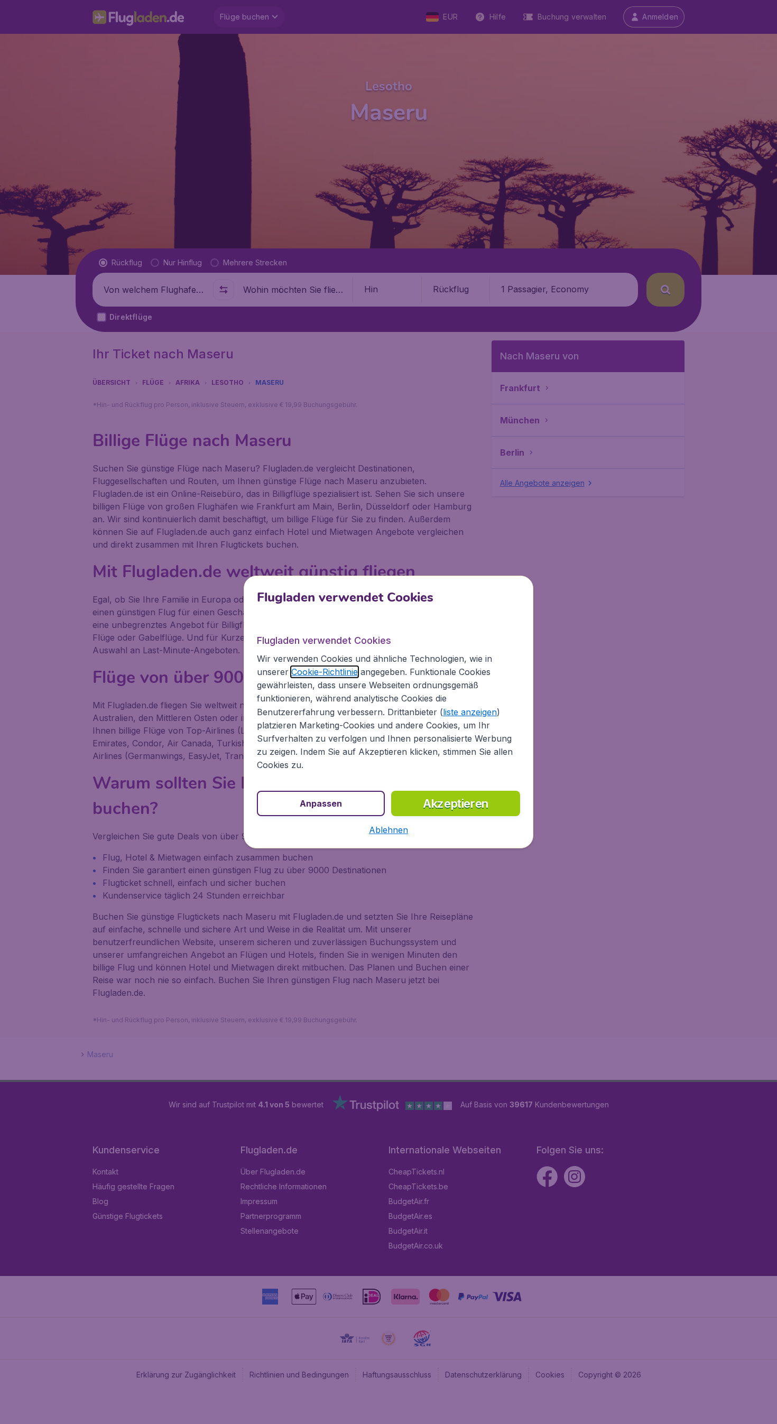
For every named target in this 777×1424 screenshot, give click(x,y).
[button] (388, 830)
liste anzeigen (470, 712)
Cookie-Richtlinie (324, 672)
